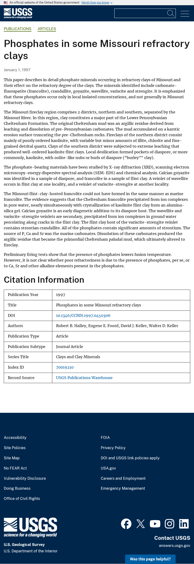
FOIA (105, 438)
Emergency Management (123, 488)
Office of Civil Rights (22, 499)
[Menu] (185, 14)
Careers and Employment (123, 478)
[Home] (18, 17)
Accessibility (15, 438)
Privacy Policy (113, 448)
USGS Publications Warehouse (84, 378)
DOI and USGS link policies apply (130, 458)
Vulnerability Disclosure (25, 478)
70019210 (65, 367)
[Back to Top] (177, 547)
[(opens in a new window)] (126, 523)
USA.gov (108, 468)
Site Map (12, 458)
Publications (17, 29)
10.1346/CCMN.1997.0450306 (83, 315)
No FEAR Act (15, 468)
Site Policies (15, 448)
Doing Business (17, 488)
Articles (47, 29)
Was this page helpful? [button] (150, 559)
